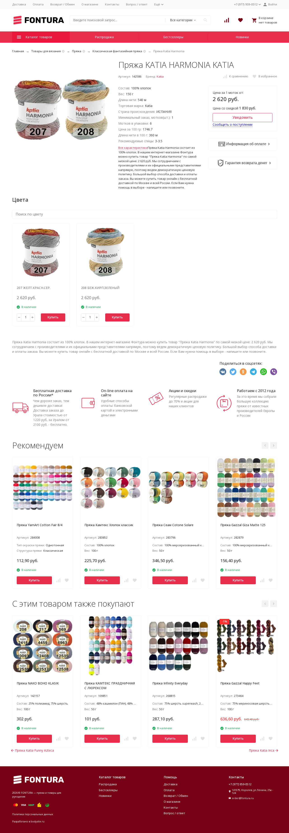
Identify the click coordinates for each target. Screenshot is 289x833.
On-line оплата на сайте (117, 393)
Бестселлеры (173, 37)
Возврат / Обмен (62, 4)
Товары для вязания (46, 51)
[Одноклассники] (243, 371)
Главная (18, 51)
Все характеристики (133, 148)
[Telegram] (253, 371)
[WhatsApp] (263, 371)
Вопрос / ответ (136, 4)
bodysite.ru (37, 821)
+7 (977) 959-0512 (240, 784)
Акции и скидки (182, 390)
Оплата (38, 4)
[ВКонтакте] (222, 371)
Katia (160, 76)
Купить (52, 317)
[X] (233, 371)
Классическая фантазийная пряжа (117, 51)
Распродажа (104, 37)
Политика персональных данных (32, 814)
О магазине (90, 4)
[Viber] (273, 371)
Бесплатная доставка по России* (52, 393)
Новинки (242, 37)
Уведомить (243, 117)
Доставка (19, 4)
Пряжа (76, 51)
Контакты (112, 4)
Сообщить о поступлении (232, 124)
